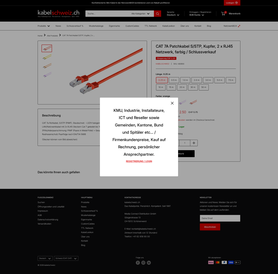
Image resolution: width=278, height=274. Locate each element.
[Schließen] (172, 103)
